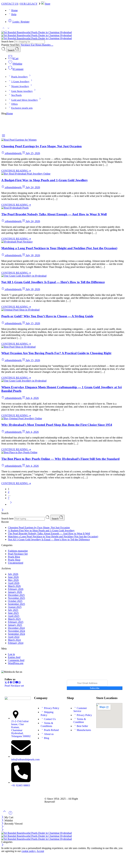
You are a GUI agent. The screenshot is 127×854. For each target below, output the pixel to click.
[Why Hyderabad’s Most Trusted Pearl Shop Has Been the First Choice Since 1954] (21, 418)
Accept (40, 851)
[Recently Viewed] (10, 814)
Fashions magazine (18, 550)
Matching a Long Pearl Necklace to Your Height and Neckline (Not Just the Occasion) (59, 248)
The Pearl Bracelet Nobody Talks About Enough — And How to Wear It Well (54, 214)
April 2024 (13, 637)
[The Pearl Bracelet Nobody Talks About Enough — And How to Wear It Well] (15, 207)
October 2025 (15, 601)
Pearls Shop (14, 559)
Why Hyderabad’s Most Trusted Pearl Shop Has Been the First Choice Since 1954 (56, 425)
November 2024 (16, 631)
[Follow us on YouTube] (16, 682)
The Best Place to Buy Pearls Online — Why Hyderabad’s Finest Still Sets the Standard (60, 459)
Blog (46, 738)
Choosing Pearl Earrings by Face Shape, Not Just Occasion (41, 146)
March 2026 (14, 586)
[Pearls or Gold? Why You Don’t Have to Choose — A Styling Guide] (20, 309)
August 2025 (14, 607)
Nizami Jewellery (20, 86)
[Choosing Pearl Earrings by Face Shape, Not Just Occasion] (19, 139)
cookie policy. (28, 851)
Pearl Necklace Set (18, 553)
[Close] (2, 510)
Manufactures (84, 730)
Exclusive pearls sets (22, 108)
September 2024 (16, 634)
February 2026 (15, 589)
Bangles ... (47, 44)
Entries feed (14, 657)
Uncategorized (15, 562)
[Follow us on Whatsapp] (19, 682)
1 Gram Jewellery (20, 81)
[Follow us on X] (6, 682)
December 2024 (16, 628)
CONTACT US (9, 3)
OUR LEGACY (28, 3)
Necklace (26, 44)
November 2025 (16, 598)
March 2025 (14, 619)
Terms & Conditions (47, 724)
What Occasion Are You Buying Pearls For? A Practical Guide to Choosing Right (56, 353)
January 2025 (15, 625)
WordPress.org (15, 663)
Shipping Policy (47, 713)
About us (49, 734)
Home (14, 10)
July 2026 (13, 574)
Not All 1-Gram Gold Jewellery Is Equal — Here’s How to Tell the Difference (53, 282)
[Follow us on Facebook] (8, 682)
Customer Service (80, 709)
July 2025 (13, 610)
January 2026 (15, 592)
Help (13, 14)
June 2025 (13, 613)
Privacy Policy (51, 708)
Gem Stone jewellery (22, 91)
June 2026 (13, 577)
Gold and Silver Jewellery (24, 100)
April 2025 (13, 616)
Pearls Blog (14, 556)
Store (47, 3)
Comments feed (16, 660)
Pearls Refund (51, 730)
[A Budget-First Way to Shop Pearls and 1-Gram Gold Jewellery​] (25, 173)
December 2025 (16, 595)
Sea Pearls (16, 95)
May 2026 (13, 580)
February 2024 (15, 642)
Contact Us (50, 719)
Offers (14, 104)
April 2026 (13, 583)
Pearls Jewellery (19, 76)
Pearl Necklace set (14, 685)
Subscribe (94, 688)
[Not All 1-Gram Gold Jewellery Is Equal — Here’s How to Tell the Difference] (23, 275)
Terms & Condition (79, 720)
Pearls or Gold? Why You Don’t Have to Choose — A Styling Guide (47, 316)
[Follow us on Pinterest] (11, 682)
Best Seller (82, 726)
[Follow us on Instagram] (13, 682)
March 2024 (14, 640)
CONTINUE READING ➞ (16, 170)
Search (11, 50)
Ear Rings (36, 44)
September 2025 (16, 604)
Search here (7, 41)
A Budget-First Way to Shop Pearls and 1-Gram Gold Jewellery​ (44, 180)
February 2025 (15, 622)
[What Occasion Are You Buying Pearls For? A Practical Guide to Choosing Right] (18, 346)
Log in (11, 654)
